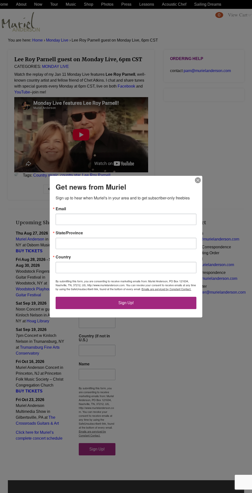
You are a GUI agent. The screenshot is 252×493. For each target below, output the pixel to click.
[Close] (198, 180)
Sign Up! (126, 303)
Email (61, 209)
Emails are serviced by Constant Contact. (166, 289)
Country (63, 257)
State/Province (69, 233)
